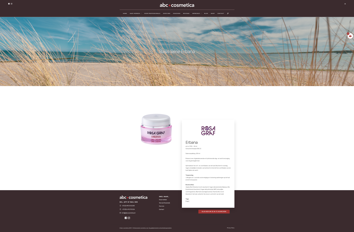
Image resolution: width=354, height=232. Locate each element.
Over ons (166, 13)
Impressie (196, 13)
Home (125, 13)
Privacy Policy (230, 227)
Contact (220, 13)
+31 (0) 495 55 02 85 (128, 206)
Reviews (186, 13)
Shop (213, 13)
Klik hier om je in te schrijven (214, 211)
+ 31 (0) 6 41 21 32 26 (128, 209)
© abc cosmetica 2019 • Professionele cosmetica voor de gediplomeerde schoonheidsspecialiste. (146, 228)
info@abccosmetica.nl (128, 213)
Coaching (176, 13)
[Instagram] (11, 4)
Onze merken (135, 13)
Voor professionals (152, 13)
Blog (206, 13)
